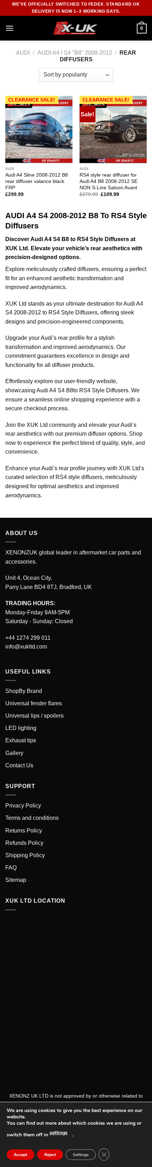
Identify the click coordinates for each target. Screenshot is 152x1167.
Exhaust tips (20, 740)
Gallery (14, 753)
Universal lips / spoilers (34, 716)
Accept (20, 1154)
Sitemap (15, 880)
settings (58, 1132)
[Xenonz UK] (76, 28)
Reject (50, 1154)
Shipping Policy (25, 855)
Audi (23, 53)
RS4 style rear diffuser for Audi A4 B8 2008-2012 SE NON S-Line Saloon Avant (109, 181)
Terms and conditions (32, 818)
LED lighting (20, 728)
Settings (81, 1154)
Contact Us (19, 765)
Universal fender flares (33, 703)
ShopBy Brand (23, 691)
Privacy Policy (23, 806)
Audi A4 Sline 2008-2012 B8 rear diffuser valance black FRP (36, 181)
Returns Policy (23, 831)
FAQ (11, 868)
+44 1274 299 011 (28, 638)
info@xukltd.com (26, 647)
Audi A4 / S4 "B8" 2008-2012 (74, 53)
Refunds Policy (24, 843)
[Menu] (9, 28)
